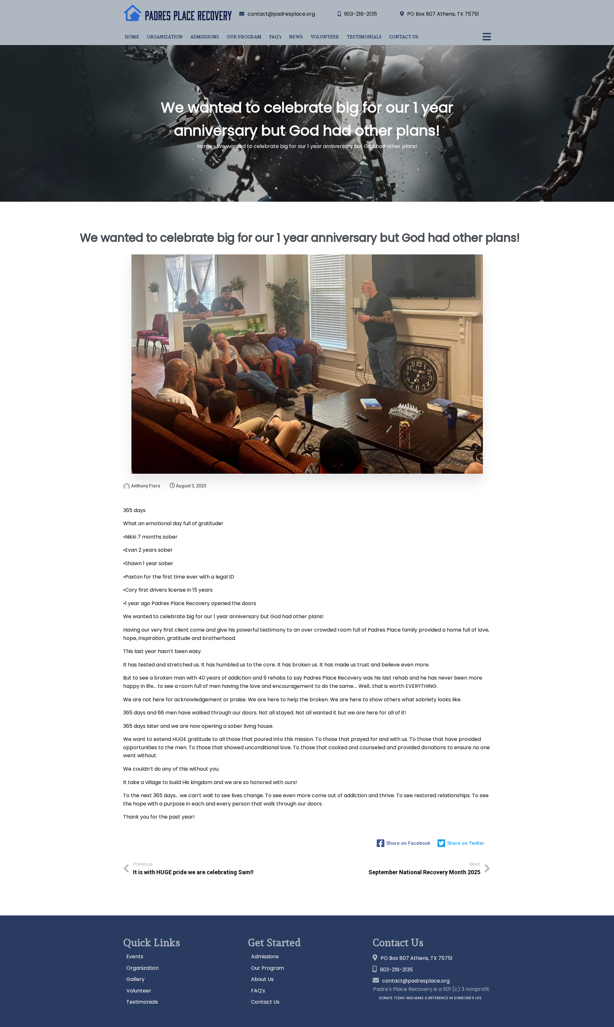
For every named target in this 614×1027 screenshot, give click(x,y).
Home (204, 146)
